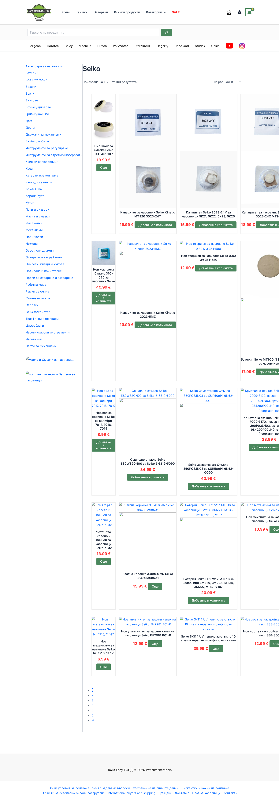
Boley (69, 46)
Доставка (182, 793)
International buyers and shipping (131, 793)
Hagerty (162, 46)
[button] (164, 12)
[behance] (230, 12)
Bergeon (35, 46)
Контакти (230, 793)
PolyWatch (120, 46)
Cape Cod (181, 46)
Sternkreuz (143, 46)
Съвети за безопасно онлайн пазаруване (74, 793)
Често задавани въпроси (111, 788)
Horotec (53, 46)
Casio (215, 46)
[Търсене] (166, 32)
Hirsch (102, 46)
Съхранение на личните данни (155, 788)
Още (103, 167)
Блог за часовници (206, 793)
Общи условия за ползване (69, 788)
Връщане (165, 793)
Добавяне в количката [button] (155, 225)
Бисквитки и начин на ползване (205, 788)
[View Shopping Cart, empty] (249, 12)
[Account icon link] (239, 12)
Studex (200, 46)
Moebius (85, 46)
